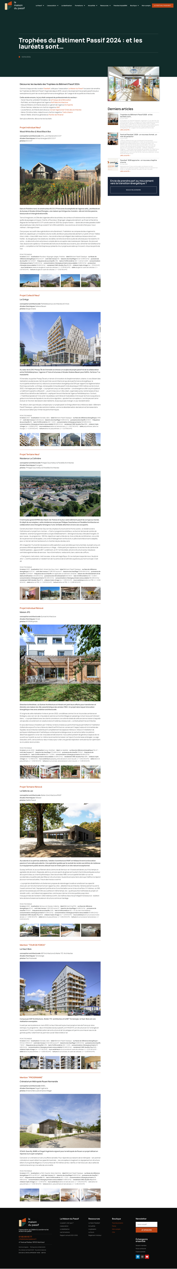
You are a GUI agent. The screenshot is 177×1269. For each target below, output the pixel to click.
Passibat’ (47, 88)
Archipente (68, 105)
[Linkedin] (138, 1257)
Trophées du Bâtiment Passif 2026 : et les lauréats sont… (136, 115)
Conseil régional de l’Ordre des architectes (65, 110)
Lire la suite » (125, 130)
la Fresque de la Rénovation (61, 100)
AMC (58, 107)
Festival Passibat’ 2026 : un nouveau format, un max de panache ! (138, 135)
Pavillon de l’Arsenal (56, 115)
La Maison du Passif (75, 88)
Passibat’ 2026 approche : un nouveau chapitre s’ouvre (138, 161)
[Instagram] (142, 1257)
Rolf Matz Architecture (59, 102)
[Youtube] (147, 1257)
